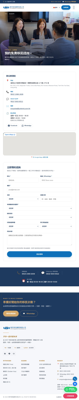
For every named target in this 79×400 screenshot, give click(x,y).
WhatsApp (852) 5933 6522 (67, 375)
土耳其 (5, 375)
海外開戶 (24, 368)
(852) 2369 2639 (56, 1)
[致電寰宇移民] (75, 379)
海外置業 (24, 375)
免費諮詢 (65, 7)
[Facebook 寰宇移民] (75, 384)
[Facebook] (5, 354)
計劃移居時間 (11, 222)
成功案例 (42, 368)
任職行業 (43, 195)
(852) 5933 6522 (17, 101)
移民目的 (9, 213)
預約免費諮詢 (11, 313)
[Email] (14, 354)
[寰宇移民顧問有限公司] (13, 7)
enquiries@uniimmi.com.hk (20, 109)
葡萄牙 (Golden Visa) (9, 371)
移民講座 (42, 378)
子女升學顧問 (25, 371)
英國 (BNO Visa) (8, 364)
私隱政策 (58, 397)
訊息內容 (9, 231)
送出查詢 (39, 254)
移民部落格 (42, 375)
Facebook (14, 125)
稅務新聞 (42, 371)
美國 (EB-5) (6, 382)
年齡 (8, 195)
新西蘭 (5, 378)
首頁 (6, 14)
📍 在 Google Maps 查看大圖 (39, 157)
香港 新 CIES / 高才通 (9, 368)
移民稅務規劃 (25, 364)
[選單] (74, 7)
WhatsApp (27, 125)
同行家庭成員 (44, 222)
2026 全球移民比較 (45, 364)
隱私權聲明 (27, 248)
